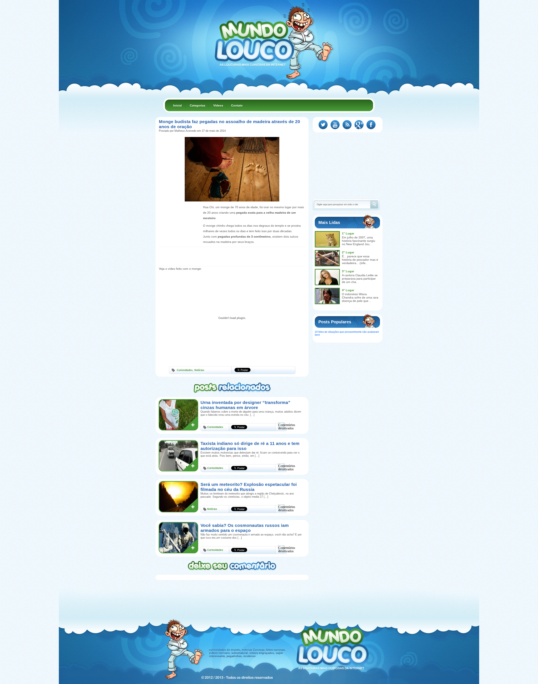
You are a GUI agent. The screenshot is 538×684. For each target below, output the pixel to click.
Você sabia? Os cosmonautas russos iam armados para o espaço (244, 528)
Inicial (177, 105)
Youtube (335, 124)
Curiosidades (185, 370)
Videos (218, 105)
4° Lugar (348, 290)
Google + (359, 124)
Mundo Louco (254, 41)
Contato (237, 105)
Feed (347, 124)
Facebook (371, 124)
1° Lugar (348, 233)
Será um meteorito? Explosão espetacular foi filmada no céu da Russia (248, 487)
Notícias (199, 370)
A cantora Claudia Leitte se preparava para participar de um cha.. (360, 279)
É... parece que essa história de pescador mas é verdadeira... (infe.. (360, 260)
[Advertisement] (180, 214)
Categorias (197, 105)
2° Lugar (348, 252)
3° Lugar (348, 271)
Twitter (323, 124)
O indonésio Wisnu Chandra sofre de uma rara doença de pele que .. (360, 297)
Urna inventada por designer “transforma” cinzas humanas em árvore (245, 405)
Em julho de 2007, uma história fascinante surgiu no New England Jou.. (358, 241)
